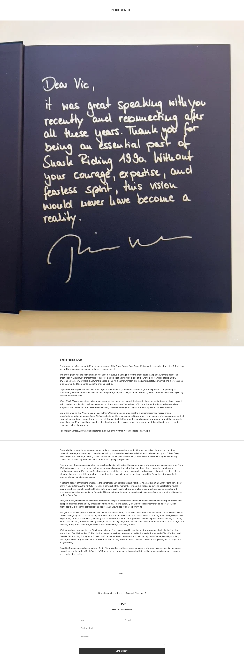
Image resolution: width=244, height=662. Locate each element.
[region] (122, 105)
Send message (122, 494)
